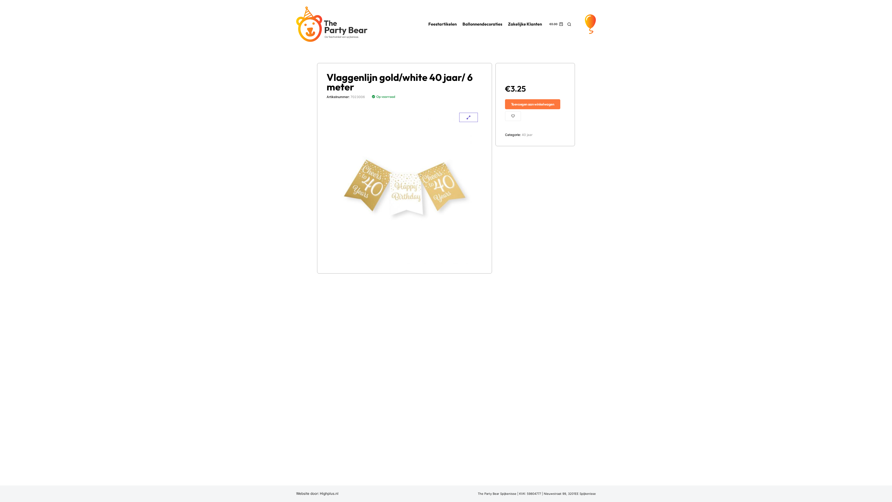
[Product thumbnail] (468, 117)
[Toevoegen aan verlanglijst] (513, 116)
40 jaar (527, 135)
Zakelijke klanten (525, 24)
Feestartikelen (442, 24)
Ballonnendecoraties (482, 24)
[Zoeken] (569, 24)
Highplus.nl (329, 493)
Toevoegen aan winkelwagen (532, 104)
